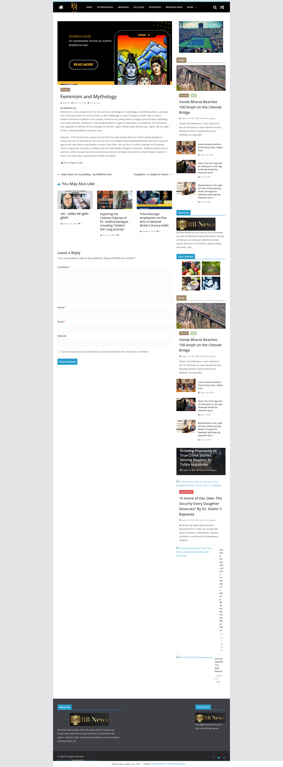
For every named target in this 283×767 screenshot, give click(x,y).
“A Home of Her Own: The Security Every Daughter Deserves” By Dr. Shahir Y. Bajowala (200, 487)
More (190, 7)
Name (61, 307)
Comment (63, 267)
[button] (194, 7)
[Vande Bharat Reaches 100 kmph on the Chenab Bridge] (201, 78)
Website (61, 336)
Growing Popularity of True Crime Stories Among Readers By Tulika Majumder (221, 571)
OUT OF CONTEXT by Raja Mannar (219, 646)
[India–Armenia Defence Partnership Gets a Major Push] (186, 149)
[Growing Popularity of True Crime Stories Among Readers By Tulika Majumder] (196, 581)
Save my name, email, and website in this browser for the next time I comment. (105, 351)
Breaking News (174, 7)
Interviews (155, 7)
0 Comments (95, 103)
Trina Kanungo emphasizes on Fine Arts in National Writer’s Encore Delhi (154, 219)
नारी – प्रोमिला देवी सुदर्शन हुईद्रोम (74, 216)
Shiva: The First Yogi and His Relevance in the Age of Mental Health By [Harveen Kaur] (210, 168)
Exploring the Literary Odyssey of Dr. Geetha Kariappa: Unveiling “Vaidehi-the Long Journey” (114, 221)
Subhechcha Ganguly (206, 118)
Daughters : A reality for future (151, 174)
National (65, 90)
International (105, 7)
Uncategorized (186, 473)
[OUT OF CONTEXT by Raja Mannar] (194, 652)
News (89, 7)
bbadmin (66, 103)
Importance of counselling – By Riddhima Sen (86, 174)
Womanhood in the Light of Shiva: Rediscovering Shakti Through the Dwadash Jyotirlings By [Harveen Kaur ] (210, 191)
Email (61, 321)
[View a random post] (222, 7)
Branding (123, 7)
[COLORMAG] (195, 219)
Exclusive (139, 7)
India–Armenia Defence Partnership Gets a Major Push (210, 147)
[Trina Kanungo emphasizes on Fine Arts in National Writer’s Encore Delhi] (154, 192)
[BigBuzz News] (61, 7)
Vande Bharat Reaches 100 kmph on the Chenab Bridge (200, 107)
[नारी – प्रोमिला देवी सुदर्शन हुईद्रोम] (75, 192)
